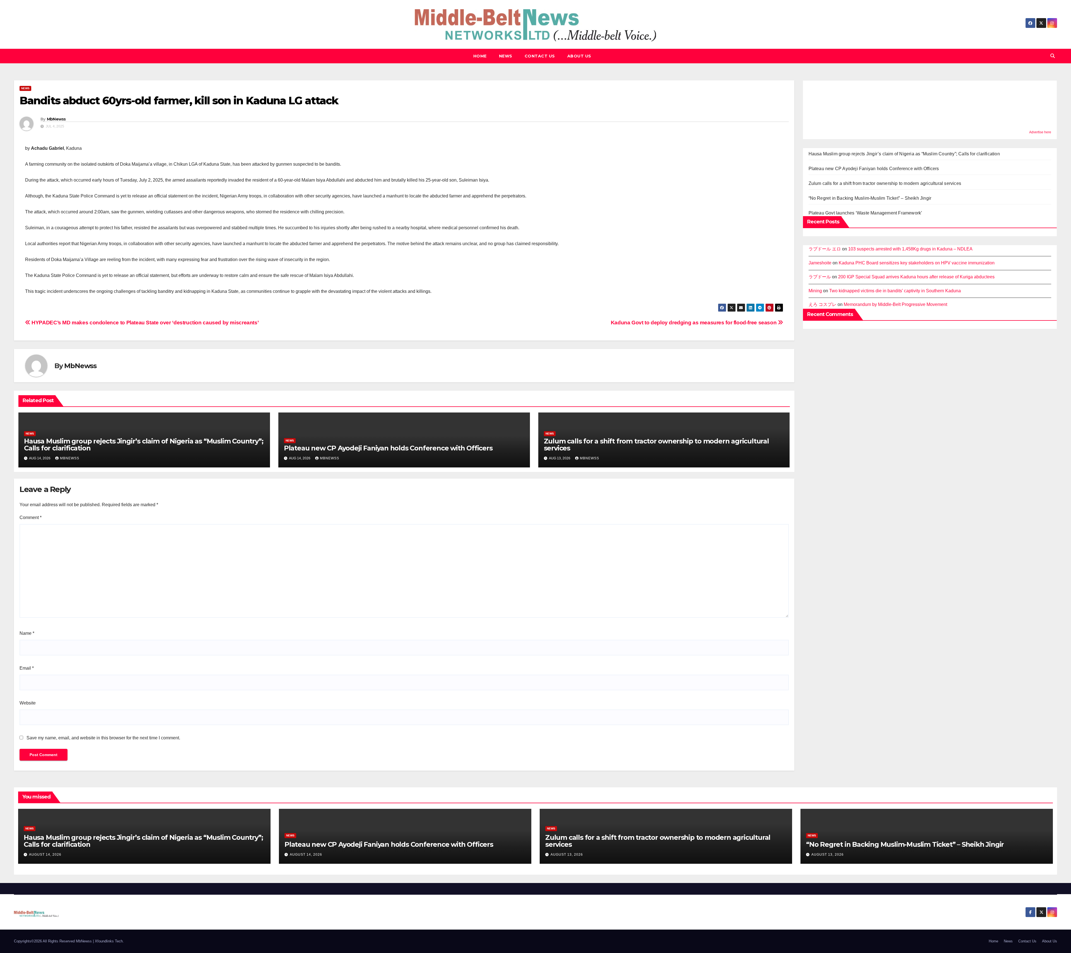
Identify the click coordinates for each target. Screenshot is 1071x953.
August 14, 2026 (45, 855)
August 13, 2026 (567, 855)
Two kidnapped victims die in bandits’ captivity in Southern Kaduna (895, 290)
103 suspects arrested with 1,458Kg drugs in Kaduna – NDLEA (910, 249)
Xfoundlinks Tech (109, 941)
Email (27, 668)
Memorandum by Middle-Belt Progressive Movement (895, 304)
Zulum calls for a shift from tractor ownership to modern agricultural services (656, 444)
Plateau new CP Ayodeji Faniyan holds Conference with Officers (388, 448)
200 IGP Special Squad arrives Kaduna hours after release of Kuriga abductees (916, 276)
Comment (31, 517)
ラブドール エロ (825, 249)
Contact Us (540, 56)
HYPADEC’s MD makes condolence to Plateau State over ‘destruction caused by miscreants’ (144, 322)
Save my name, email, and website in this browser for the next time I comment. (103, 737)
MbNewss (56, 119)
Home (480, 56)
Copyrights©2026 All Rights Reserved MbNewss (53, 941)
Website (28, 703)
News (505, 56)
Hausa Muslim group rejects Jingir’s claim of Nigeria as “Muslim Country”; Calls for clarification (143, 444)
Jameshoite (820, 262)
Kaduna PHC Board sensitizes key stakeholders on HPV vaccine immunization (917, 262)
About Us (579, 56)
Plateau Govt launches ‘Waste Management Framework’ (865, 213)
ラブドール (820, 276)
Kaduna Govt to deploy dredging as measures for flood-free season (694, 322)
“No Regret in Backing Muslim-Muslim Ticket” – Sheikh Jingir (870, 198)
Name (27, 633)
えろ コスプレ (822, 304)
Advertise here (1040, 132)
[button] (1052, 56)
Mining (815, 290)
